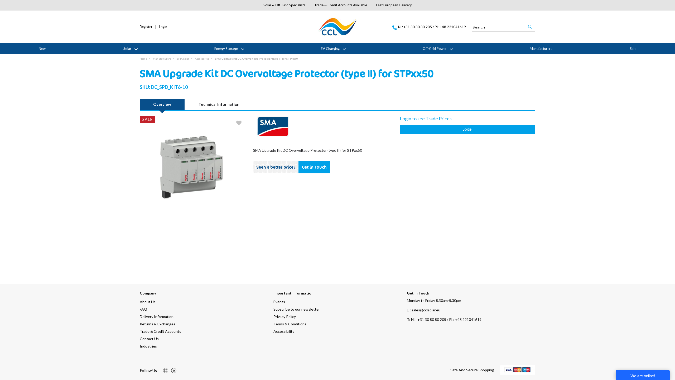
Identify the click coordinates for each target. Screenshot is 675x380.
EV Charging (330, 48)
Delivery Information (156, 316)
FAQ (143, 309)
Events (279, 302)
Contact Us (149, 338)
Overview (162, 104)
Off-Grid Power (435, 48)
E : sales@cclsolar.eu (423, 310)
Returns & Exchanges (157, 324)
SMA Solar (183, 58)
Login (163, 27)
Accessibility (283, 331)
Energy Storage (226, 48)
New (42, 48)
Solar (127, 48)
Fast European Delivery (394, 5)
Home (143, 58)
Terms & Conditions (289, 324)
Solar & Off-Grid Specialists (284, 5)
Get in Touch (314, 167)
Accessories (202, 58)
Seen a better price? (276, 167)
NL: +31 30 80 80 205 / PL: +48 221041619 (444, 319)
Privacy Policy (284, 316)
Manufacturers (541, 48)
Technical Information (219, 104)
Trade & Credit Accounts (160, 331)
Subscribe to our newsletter (296, 309)
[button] (530, 27)
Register (146, 27)
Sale (633, 48)
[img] (165, 370)
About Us (148, 302)
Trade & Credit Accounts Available (340, 5)
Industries (148, 346)
